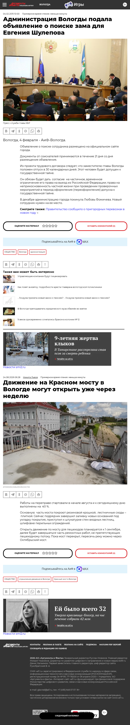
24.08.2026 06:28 (11, 377)
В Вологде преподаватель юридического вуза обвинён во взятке (52, 308)
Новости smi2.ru (14, 367)
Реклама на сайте (73, 645)
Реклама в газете (52, 645)
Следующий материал (67, 716)
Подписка (91, 645)
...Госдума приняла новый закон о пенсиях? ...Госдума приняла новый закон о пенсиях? (64, 298)
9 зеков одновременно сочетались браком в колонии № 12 (49, 319)
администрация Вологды (16, 486)
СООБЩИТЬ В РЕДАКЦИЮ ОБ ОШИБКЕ (48, 648)
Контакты (35, 645)
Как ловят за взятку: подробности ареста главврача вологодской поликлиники (60, 287)
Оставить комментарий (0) (101, 226)
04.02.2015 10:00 (11, 13)
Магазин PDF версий (110, 645)
